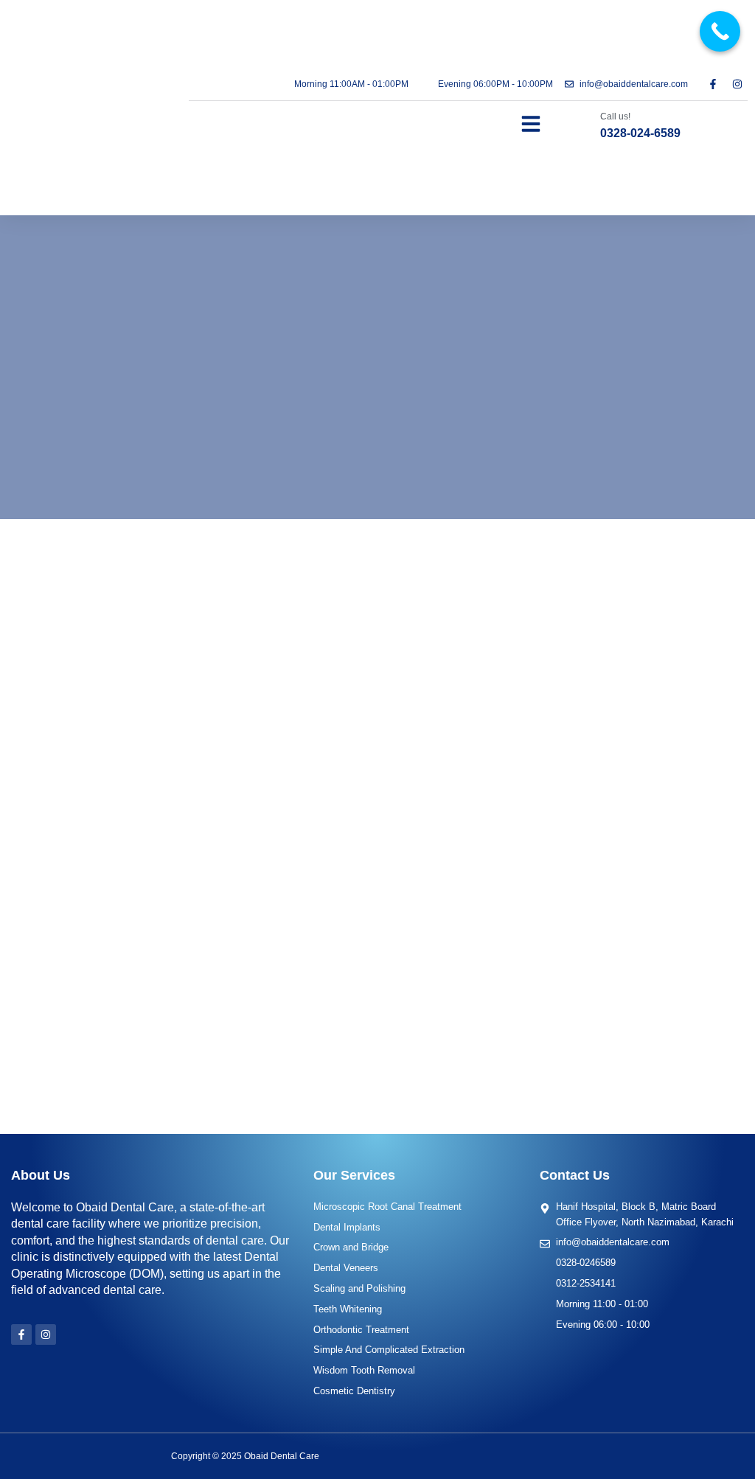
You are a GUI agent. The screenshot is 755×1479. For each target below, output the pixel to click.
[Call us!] (586, 125)
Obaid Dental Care (281, 1456)
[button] (530, 123)
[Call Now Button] (720, 31)
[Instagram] (737, 84)
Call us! (615, 116)
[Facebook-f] (713, 84)
